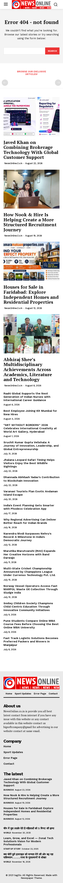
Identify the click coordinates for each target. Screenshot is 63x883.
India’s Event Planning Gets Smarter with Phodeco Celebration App (29, 507)
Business (9, 790)
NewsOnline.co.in (13, 163)
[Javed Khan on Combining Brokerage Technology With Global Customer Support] (31, 116)
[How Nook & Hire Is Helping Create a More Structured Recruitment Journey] (31, 189)
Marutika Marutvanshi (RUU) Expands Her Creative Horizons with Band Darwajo (29, 554)
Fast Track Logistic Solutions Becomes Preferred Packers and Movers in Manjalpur (31, 641)
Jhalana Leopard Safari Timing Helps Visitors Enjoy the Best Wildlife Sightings (29, 463)
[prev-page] (5, 83)
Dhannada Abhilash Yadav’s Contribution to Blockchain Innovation (31, 478)
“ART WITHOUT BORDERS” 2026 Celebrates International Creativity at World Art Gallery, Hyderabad (30, 428)
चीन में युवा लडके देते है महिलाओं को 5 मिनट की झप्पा (29, 828)
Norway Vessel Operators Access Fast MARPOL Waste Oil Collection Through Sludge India (31, 589)
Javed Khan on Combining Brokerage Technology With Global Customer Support (31, 149)
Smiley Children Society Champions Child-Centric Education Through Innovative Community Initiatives (28, 607)
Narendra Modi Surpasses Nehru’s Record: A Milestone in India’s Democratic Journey (27, 537)
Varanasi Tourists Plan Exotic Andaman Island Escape (31, 493)
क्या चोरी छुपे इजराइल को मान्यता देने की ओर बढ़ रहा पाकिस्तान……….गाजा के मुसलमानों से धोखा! (28, 856)
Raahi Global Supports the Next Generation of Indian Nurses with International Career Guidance (27, 397)
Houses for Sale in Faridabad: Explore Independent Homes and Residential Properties (31, 294)
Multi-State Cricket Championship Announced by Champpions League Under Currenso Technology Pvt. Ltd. (29, 572)
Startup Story (12, 849)
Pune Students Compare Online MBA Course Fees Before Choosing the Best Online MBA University (31, 624)
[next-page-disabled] (58, 83)
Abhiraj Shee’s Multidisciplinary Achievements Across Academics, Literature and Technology (28, 369)
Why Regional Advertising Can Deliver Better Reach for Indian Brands (30, 521)
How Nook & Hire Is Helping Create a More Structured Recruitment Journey (30, 222)
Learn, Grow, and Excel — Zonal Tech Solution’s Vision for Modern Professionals (28, 841)
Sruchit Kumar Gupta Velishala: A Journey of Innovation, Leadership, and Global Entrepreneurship (31, 446)
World (7, 833)
